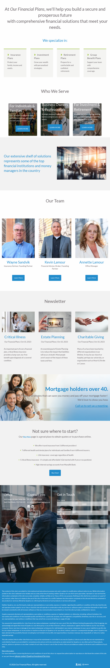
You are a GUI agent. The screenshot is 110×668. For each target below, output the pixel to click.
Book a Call (33, 514)
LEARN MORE (22, 129)
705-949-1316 (36, 499)
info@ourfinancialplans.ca (40, 502)
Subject (67, 518)
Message (68, 527)
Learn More (18, 278)
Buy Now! (55, 473)
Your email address (71, 509)
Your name (68, 500)
